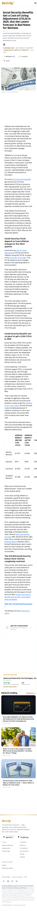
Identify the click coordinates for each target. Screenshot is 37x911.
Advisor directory (7, 845)
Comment (24, 56)
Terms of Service (17, 877)
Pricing (22, 854)
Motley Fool (9, 48)
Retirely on (10, 56)
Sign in (4, 865)
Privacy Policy (6, 877)
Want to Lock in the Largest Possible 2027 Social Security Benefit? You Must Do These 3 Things (17, 751)
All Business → (31, 693)
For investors (24, 851)
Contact (22, 857)
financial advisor (11, 542)
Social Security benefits (22, 179)
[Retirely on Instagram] (12, 881)
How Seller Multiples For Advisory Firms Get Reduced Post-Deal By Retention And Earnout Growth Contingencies (18, 719)
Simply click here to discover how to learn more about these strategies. (18, 597)
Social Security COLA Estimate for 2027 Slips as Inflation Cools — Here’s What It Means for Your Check (18, 783)
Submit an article (7, 868)
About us (23, 845)
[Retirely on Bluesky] (8, 881)
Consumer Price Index (17, 258)
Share (8, 61)
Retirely (8, 3)
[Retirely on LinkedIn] (16, 881)
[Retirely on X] (3, 881)
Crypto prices (6, 848)
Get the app (6, 851)
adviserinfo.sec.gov (25, 898)
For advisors (24, 848)
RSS (26, 877)
